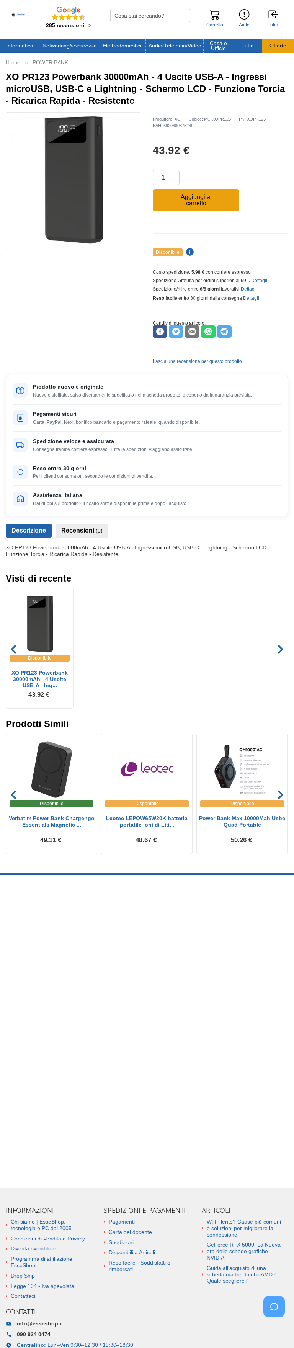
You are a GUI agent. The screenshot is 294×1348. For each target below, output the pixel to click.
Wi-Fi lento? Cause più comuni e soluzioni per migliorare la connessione (244, 1228)
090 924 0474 (34, 1334)
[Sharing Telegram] (224, 331)
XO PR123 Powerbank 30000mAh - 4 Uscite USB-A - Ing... (39, 679)
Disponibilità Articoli (132, 1252)
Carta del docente (130, 1232)
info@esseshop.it (40, 1323)
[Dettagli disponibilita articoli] (189, 252)
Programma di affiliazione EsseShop (41, 1262)
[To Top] (276, 1330)
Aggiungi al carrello (196, 200)
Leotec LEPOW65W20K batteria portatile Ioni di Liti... (147, 821)
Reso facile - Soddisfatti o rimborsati (139, 1266)
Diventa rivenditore (33, 1248)
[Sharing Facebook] (160, 331)
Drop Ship (23, 1276)
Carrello (214, 25)
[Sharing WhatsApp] (208, 331)
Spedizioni (121, 1242)
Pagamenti (122, 1222)
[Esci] (273, 15)
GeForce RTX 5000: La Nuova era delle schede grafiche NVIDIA (244, 1251)
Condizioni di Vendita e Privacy (48, 1238)
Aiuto (244, 25)
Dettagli (259, 280)
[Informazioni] (244, 14)
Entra (272, 25)
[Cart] (214, 18)
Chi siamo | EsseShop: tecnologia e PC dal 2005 (41, 1225)
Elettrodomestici (122, 46)
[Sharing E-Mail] (192, 331)
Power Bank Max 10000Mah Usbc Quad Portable (242, 821)
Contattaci (23, 1296)
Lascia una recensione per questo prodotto (197, 361)
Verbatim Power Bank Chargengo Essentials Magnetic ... (52, 821)
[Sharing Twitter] (176, 331)
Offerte (278, 46)
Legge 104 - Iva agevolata (42, 1286)
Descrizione (28, 530)
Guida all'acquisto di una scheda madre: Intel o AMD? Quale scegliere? (241, 1274)
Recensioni (82, 530)
